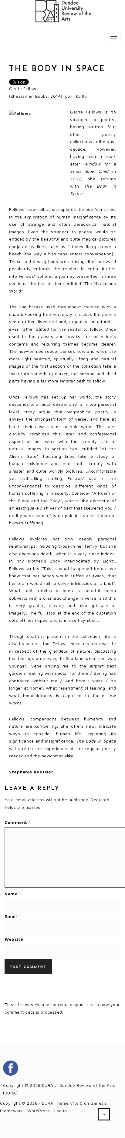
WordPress (38, 1110)
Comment (18, 822)
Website (14, 939)
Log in (60, 1110)
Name (13, 893)
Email (12, 916)
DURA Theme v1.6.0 (62, 1103)
